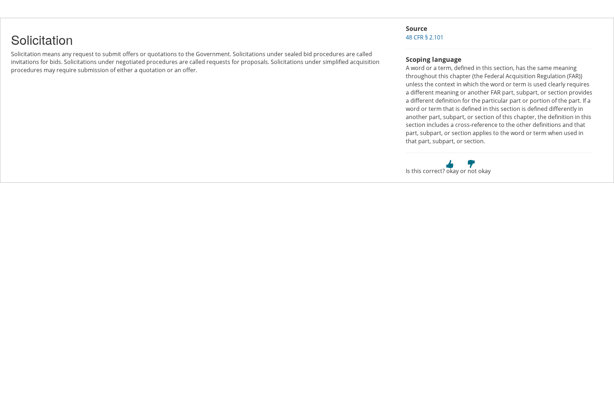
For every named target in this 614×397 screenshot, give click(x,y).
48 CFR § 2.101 (424, 37)
